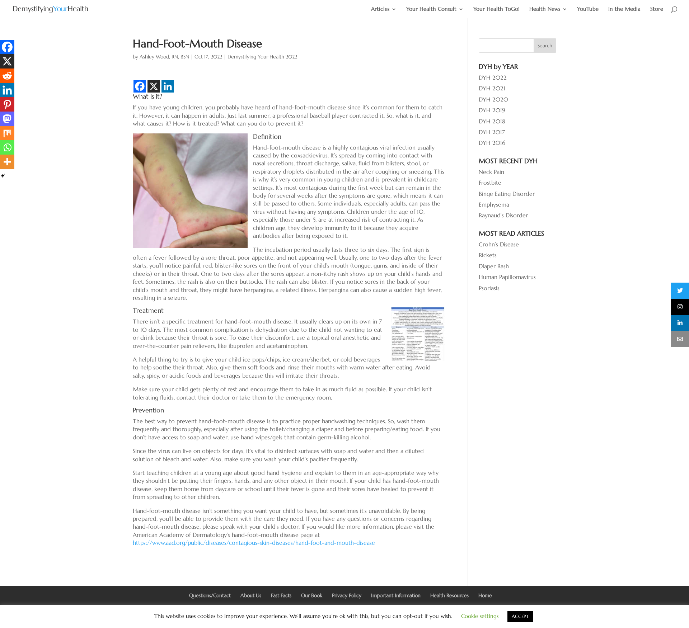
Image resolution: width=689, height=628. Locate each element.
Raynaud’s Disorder (503, 215)
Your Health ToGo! (496, 9)
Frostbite (490, 182)
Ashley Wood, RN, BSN (164, 56)
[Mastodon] (7, 119)
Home (485, 595)
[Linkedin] (167, 86)
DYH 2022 (493, 77)
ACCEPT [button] (520, 616)
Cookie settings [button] (479, 616)
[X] (153, 86)
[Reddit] (7, 76)
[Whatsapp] (7, 147)
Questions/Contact (210, 595)
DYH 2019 (492, 110)
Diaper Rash (494, 266)
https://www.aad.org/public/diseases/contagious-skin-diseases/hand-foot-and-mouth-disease (254, 542)
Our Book (311, 595)
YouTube (588, 9)
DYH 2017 (492, 132)
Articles (380, 9)
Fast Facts (281, 595)
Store (656, 9)
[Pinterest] (7, 104)
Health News (544, 9)
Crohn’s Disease (499, 244)
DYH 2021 (492, 88)
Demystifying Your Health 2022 (262, 56)
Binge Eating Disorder (507, 193)
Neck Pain (491, 171)
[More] (7, 162)
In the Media (624, 9)
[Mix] (7, 133)
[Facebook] (139, 86)
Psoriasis (489, 288)
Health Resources (449, 595)
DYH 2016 (492, 142)
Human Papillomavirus (507, 276)
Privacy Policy (346, 595)
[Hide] (3, 176)
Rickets (488, 255)
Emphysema (494, 204)
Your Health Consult (431, 9)
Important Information (396, 595)
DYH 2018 (492, 121)
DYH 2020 (493, 99)
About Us (250, 595)
